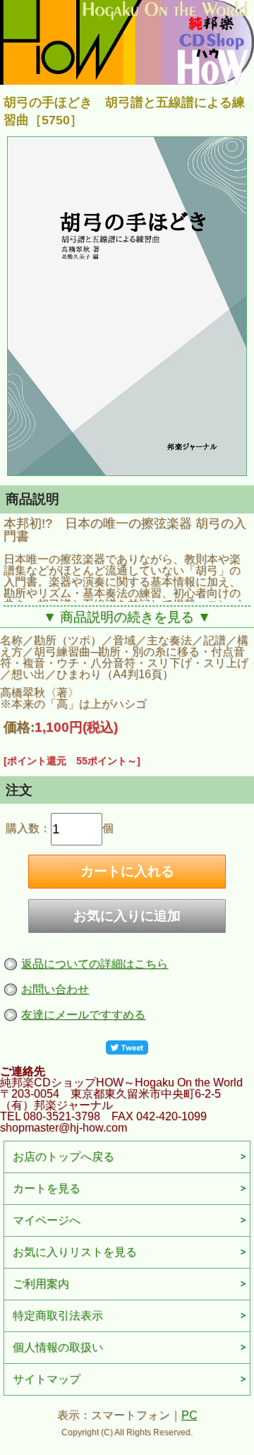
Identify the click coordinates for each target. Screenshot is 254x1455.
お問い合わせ (55, 989)
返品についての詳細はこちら (94, 964)
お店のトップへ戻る (63, 1157)
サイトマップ (46, 1379)
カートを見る (46, 1188)
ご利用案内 (41, 1284)
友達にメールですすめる (83, 1015)
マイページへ (46, 1220)
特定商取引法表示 (58, 1316)
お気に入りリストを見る (75, 1252)
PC (189, 1415)
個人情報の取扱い (58, 1347)
